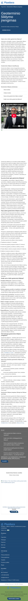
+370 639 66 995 (5, 575)
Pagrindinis (3, 6)
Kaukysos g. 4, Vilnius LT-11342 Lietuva (10, 580)
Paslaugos (3, 539)
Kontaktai (3, 547)
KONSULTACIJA (6, 30)
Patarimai (3, 542)
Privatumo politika (5, 562)
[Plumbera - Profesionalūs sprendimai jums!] (8, 2)
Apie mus (3, 544)
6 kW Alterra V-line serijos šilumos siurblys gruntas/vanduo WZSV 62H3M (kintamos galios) (14, 508)
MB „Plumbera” (4, 572)
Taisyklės (3, 559)
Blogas (2, 565)
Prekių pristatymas (5, 554)
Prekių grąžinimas (5, 557)
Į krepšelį (13, 511)
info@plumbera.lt (5, 577)
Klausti (4, 461)
